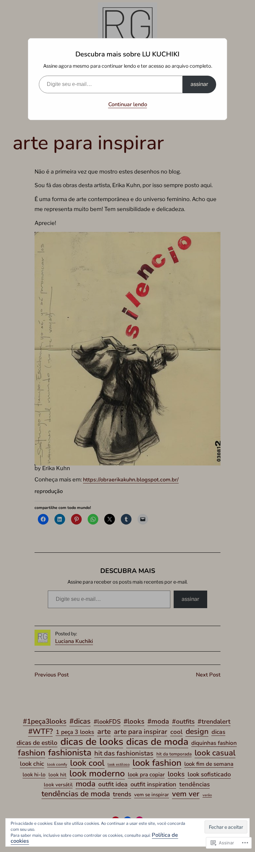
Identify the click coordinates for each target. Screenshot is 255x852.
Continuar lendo (127, 104)
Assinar (199, 84)
